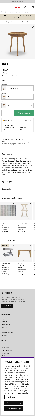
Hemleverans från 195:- (17, 1)
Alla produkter (10, 22)
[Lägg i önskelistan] (33, 27)
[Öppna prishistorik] (8, 275)
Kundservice (5, 353)
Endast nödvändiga (14, 409)
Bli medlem (7, 305)
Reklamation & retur (7, 332)
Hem (2, 22)
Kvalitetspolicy (5, 321)
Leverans (4, 330)
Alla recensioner (6, 345)
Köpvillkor (4, 327)
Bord (17, 22)
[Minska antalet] (4, 113)
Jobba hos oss (5, 347)
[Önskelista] (29, 6)
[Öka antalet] (10, 113)
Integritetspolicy (6, 324)
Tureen (29, 22)
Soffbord (22, 22)
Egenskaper (7, 181)
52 (9, 97)
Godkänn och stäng (14, 403)
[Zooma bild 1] (17, 41)
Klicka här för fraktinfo (24, 128)
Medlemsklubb (6, 356)
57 (8, 105)
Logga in (30, 142)
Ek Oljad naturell (13, 88)
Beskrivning (6, 154)
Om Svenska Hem (6, 350)
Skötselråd (6, 189)
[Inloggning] (25, 6)
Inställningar (11, 397)
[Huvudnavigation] (6, 6)
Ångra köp (4, 319)
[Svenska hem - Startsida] (17, 6)
